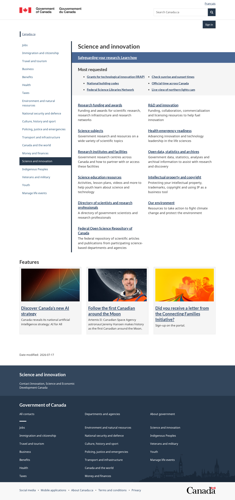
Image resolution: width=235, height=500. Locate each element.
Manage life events (34, 193)
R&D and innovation (163, 105)
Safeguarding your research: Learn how (107, 57)
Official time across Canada (170, 83)
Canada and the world (36, 145)
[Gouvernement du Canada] (50, 10)
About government (162, 414)
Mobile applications (53, 490)
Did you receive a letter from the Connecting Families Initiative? (182, 314)
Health (26, 85)
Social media (27, 490)
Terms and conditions (112, 490)
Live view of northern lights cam (173, 89)
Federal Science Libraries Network (110, 89)
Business (28, 69)
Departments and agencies (102, 414)
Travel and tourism (34, 61)
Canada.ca (28, 34)
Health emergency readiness (170, 131)
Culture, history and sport (39, 121)
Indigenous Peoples (35, 169)
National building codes (103, 83)
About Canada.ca (82, 490)
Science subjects (90, 131)
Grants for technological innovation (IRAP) (116, 77)
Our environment (161, 203)
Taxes (25, 93)
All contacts (26, 414)
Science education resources (99, 177)
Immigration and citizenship (40, 53)
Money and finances (35, 153)
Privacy (136, 490)
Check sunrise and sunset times (173, 77)
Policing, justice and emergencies (44, 129)
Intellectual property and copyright (174, 177)
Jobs (25, 45)
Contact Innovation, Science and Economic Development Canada (47, 385)
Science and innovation (37, 161)
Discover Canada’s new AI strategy (45, 311)
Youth (26, 185)
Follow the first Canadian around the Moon (111, 311)
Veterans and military (36, 177)
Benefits (27, 77)
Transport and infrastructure (41, 137)
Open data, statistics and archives (173, 152)
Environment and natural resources (38, 103)
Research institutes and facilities (102, 152)
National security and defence (41, 113)
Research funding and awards (100, 105)
